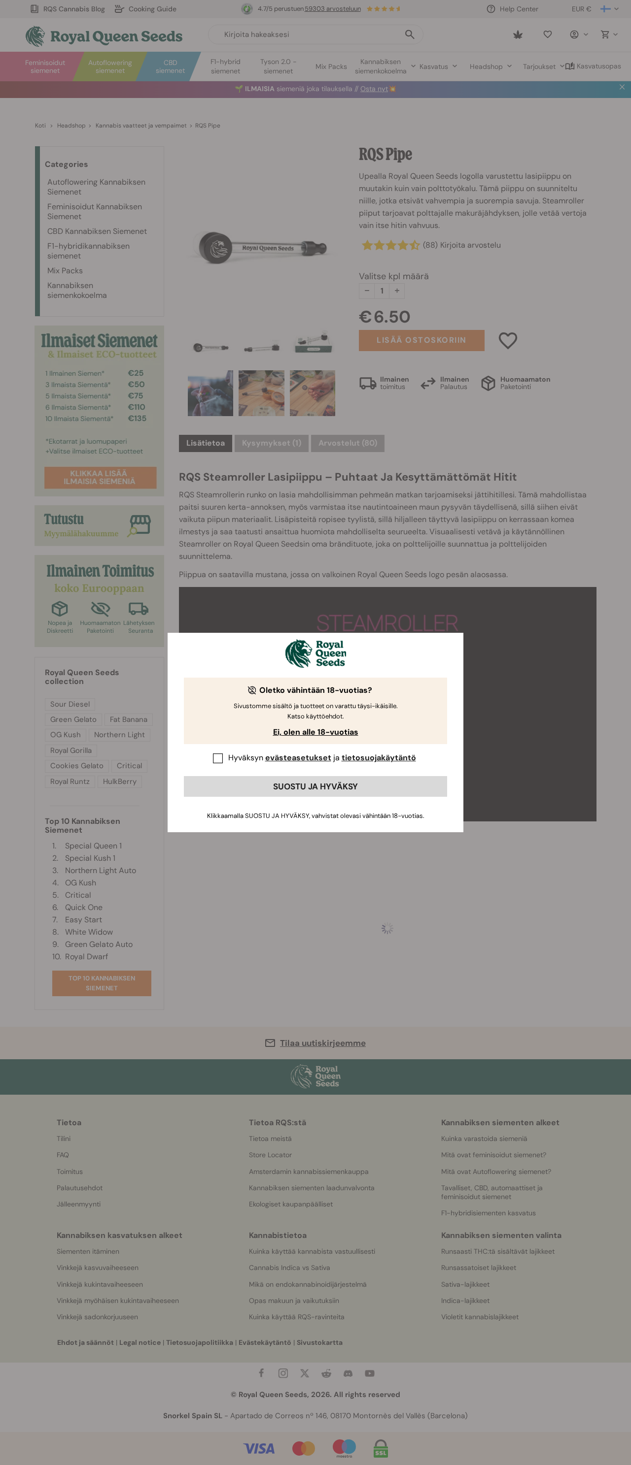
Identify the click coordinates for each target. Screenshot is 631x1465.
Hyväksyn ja (322, 757)
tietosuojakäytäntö (379, 757)
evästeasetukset (298, 757)
